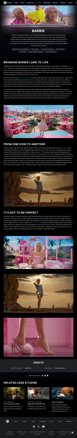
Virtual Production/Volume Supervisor (20, 49)
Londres (16, 421)
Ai (39, 3)
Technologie (46, 3)
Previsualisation (35, 49)
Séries (22, 3)
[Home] (7, 421)
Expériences (30, 3)
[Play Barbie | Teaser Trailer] (38, 293)
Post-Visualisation (60, 49)
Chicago (33, 421)
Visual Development (24, 78)
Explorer (55, 3)
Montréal (24, 421)
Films (16, 3)
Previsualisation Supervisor (47, 49)
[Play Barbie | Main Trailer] (38, 337)
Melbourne (69, 421)
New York (51, 421)
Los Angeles (42, 421)
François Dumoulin (35, 222)
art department (64, 148)
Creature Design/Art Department (35, 51)
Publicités (9, 3)
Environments (23, 51)
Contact (70, 3)
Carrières (63, 3)
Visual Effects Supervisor (50, 51)
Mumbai (60, 421)
